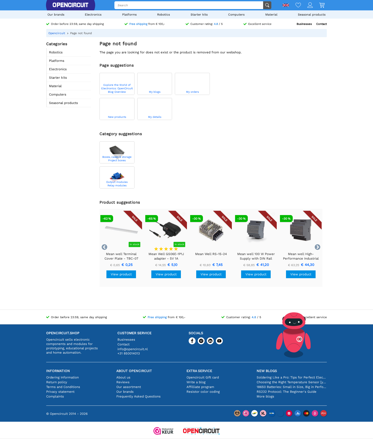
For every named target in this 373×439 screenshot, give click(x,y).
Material (271, 14)
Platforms (129, 14)
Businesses (304, 24)
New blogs (267, 371)
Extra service (199, 371)
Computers (236, 14)
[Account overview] (307, 5)
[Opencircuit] (70, 5)
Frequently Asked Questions (138, 396)
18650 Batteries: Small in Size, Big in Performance (292, 387)
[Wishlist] (295, 5)
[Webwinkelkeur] (163, 431)
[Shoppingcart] (319, 5)
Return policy (56, 382)
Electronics (93, 14)
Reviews (123, 382)
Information (58, 371)
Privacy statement (60, 392)
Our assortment (128, 387)
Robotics (163, 14)
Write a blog (195, 382)
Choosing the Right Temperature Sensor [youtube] (292, 382)
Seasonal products (312, 14)
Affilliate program (200, 387)
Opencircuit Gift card (202, 377)
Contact (321, 24)
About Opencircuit (134, 371)
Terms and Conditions (63, 387)
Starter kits (199, 14)
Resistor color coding (203, 392)
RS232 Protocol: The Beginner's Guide (286, 392)
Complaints (55, 396)
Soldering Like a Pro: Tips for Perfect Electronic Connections (292, 377)
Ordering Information (62, 377)
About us (123, 377)
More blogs (265, 396)
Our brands (55, 14)
